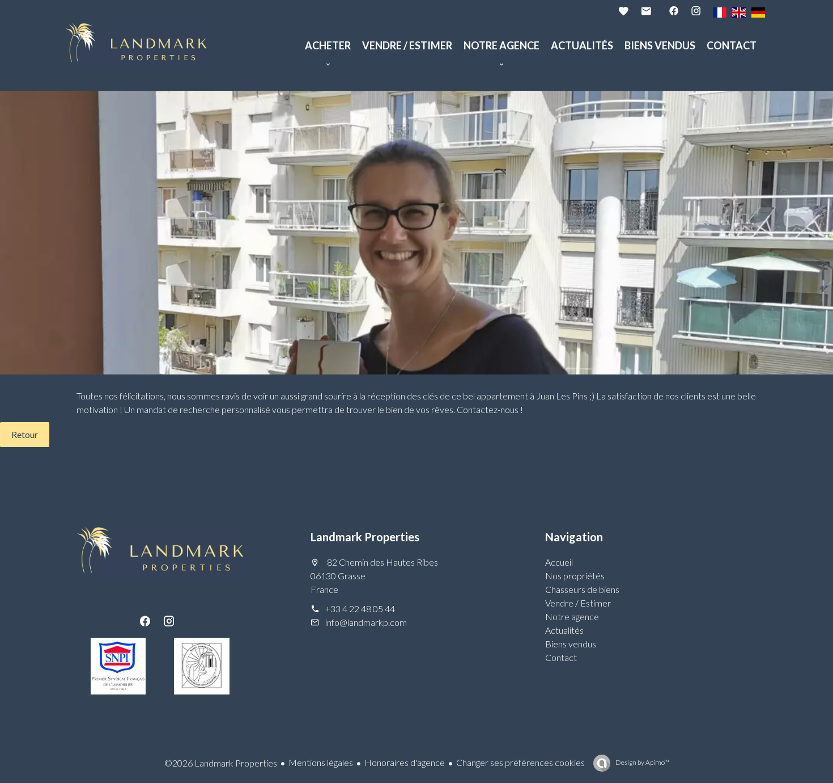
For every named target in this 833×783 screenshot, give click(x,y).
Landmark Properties (365, 537)
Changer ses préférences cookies (520, 762)
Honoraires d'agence (404, 762)
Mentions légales (320, 762)
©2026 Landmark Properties (220, 762)
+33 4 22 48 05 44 (360, 608)
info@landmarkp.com (366, 622)
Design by (641, 762)
